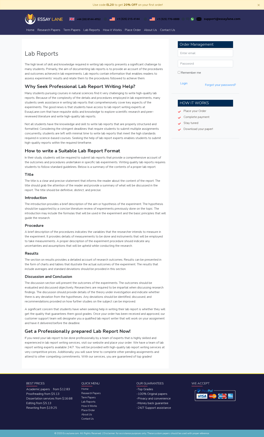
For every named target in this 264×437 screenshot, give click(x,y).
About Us (150, 30)
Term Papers (71, 30)
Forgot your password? (220, 85)
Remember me (190, 73)
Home (30, 30)
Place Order (133, 30)
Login (183, 83)
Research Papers (48, 30)
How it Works (112, 30)
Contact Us (167, 30)
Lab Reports (91, 30)
